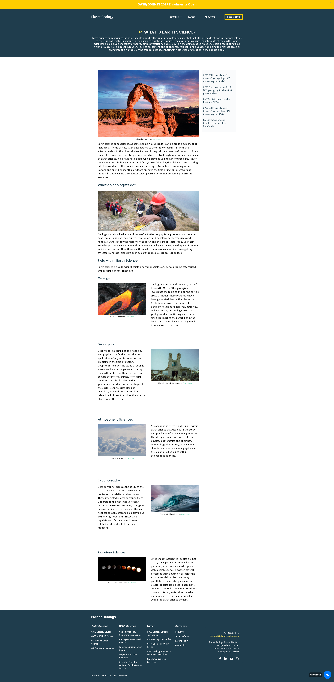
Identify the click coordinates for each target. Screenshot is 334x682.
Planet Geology (102, 17)
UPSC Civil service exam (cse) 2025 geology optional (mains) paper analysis (217, 90)
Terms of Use (182, 636)
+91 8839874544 (231, 633)
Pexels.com (156, 139)
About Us (210, 17)
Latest (191, 17)
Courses (174, 17)
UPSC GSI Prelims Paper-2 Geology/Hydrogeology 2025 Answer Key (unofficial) (216, 111)
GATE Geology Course (101, 632)
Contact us (180, 645)
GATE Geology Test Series (159, 639)
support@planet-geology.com (224, 636)
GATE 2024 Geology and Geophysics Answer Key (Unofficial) (214, 123)
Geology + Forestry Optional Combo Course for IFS (130, 665)
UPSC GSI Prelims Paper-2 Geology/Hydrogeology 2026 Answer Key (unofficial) (216, 78)
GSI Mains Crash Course (102, 648)
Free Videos (233, 17)
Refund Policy (181, 641)
